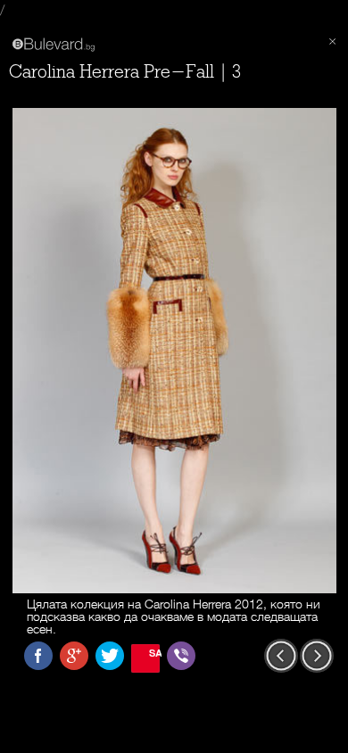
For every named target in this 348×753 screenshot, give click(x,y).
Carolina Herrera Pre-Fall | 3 (125, 72)
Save (154, 652)
